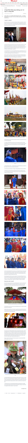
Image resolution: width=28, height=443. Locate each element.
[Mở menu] (1, 1)
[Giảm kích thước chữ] (14, 442)
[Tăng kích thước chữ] (16, 442)
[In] (2, 16)
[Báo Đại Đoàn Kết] (14, 1)
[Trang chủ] (1, 2)
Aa (15, 442)
